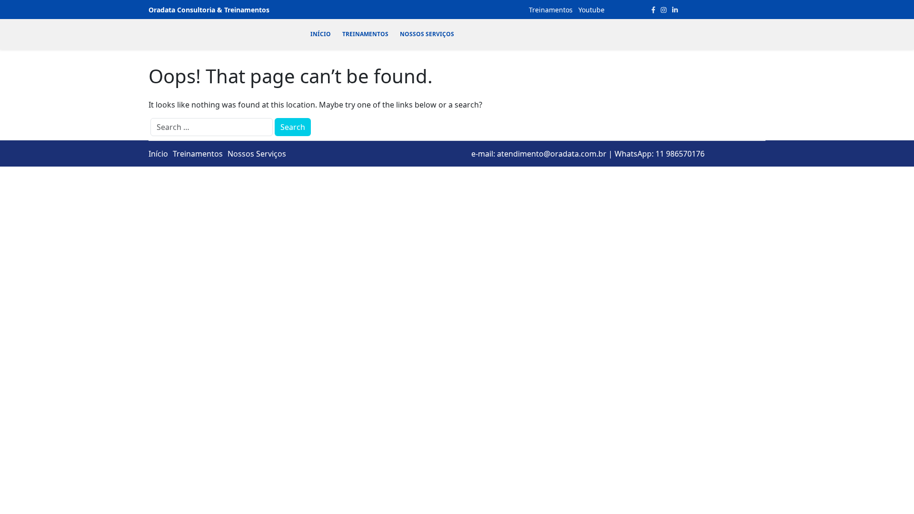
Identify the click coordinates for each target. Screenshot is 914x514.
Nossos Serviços (427, 34)
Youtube (591, 9)
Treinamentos (551, 9)
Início (320, 34)
